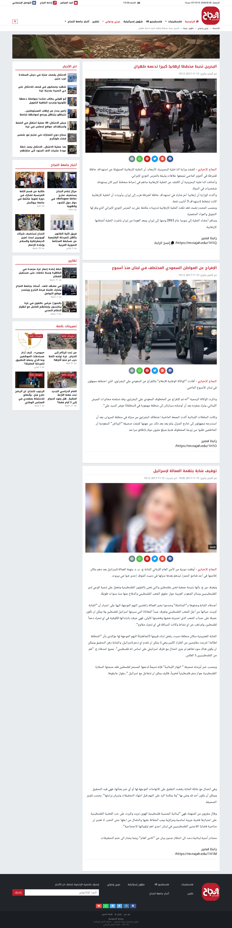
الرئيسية (216, 28)
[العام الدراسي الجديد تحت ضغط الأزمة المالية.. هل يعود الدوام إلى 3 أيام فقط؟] (61, 380)
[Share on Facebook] (170, 159)
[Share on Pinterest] (147, 159)
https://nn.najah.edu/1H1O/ (196, 446)
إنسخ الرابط (162, 242)
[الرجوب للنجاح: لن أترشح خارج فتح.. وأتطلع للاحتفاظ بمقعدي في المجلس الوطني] (29, 380)
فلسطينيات (174, 21)
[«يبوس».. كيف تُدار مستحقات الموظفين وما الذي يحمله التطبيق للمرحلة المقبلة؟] (29, 341)
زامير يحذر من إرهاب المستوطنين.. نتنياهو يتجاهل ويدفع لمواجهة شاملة (43, 113)
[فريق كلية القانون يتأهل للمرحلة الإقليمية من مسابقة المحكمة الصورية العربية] (61, 222)
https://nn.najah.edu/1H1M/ (196, 853)
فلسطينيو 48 (154, 21)
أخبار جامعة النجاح (78, 21)
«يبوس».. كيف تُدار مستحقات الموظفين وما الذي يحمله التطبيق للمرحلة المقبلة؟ (30, 358)
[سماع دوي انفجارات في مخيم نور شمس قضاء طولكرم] (72, 137)
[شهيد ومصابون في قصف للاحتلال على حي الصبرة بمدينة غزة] (72, 89)
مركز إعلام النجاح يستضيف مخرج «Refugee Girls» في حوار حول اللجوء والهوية (63, 199)
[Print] (132, 159)
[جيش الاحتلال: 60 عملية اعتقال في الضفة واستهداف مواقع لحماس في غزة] (72, 125)
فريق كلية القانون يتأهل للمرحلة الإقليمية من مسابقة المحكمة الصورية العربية (62, 239)
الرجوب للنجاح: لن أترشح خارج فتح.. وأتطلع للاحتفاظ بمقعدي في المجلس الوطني (29, 397)
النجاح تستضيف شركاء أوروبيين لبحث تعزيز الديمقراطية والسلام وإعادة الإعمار (30, 239)
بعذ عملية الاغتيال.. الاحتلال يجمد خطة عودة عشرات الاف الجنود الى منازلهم (43, 149)
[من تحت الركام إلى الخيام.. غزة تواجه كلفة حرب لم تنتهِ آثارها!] (61, 341)
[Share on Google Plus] (162, 159)
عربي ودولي (112, 21)
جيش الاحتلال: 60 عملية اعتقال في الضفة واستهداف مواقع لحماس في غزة (41, 125)
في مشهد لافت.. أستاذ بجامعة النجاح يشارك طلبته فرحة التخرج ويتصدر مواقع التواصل (38, 289)
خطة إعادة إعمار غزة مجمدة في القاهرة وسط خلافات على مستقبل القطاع (40, 272)
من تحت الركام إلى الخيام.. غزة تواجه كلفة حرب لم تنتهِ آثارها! (62, 356)
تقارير (95, 21)
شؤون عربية (188, 28)
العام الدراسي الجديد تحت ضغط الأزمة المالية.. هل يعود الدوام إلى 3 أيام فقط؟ (62, 397)
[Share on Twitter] (155, 159)
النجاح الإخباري (211, 16)
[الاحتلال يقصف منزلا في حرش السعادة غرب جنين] (72, 77)
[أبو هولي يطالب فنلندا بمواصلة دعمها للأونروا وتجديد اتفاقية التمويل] (72, 101)
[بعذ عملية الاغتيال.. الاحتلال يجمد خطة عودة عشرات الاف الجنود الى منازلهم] (72, 149)
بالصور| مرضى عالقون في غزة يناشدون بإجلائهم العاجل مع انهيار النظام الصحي (40, 306)
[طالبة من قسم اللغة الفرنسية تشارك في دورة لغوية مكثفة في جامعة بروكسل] (29, 180)
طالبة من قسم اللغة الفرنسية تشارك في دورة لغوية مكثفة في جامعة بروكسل (31, 197)
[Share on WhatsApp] (139, 159)
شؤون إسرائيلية (133, 21)
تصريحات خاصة (66, 326)
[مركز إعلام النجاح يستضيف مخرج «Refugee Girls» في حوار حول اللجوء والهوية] (61, 180)
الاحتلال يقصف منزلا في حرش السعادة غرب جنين (42, 77)
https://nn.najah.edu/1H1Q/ (196, 242)
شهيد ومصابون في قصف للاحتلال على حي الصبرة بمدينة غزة (42, 89)
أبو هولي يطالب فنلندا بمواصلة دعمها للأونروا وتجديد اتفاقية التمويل (42, 101)
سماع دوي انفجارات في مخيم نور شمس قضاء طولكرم (41, 137)
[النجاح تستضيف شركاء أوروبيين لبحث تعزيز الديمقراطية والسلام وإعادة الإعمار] (29, 222)
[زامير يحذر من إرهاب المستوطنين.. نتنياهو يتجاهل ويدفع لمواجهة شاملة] (72, 113)
